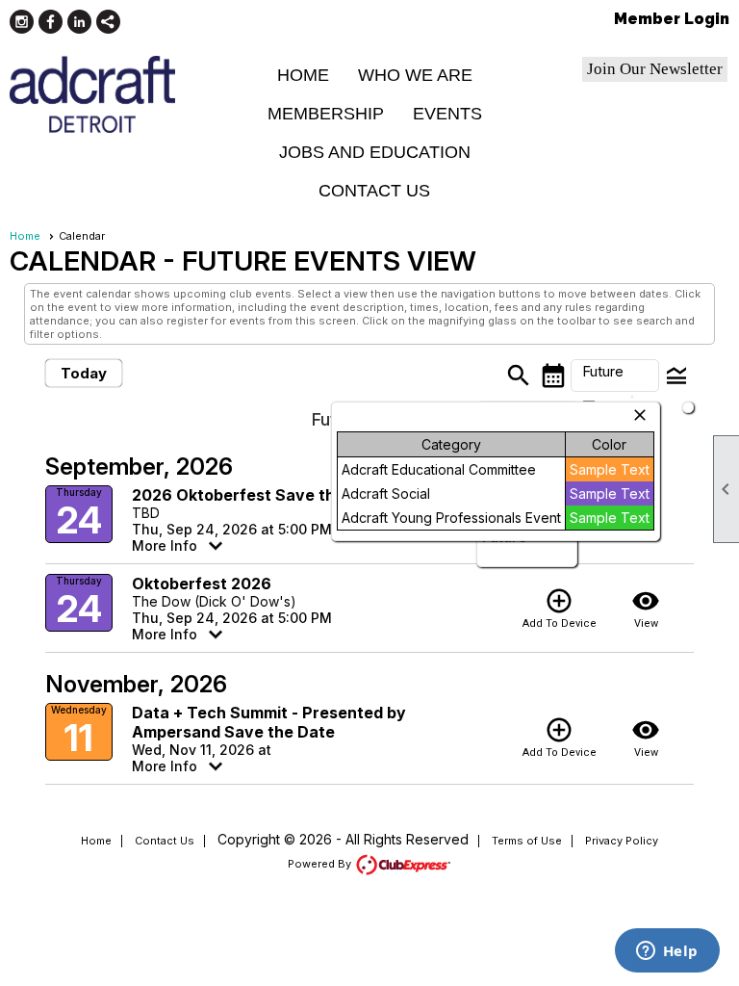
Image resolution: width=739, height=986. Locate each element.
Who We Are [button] (415, 75)
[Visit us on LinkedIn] (79, 22)
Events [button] (447, 113)
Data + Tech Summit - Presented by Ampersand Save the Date (269, 722)
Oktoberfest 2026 (201, 583)
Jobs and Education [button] (375, 152)
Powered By (321, 863)
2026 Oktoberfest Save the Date (259, 495)
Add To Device (559, 608)
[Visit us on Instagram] (22, 22)
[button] (615, 375)
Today (84, 373)
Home (303, 75)
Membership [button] (326, 113)
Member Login (671, 19)
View (645, 608)
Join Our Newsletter (655, 69)
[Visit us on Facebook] (50, 22)
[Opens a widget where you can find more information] (667, 952)
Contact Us (374, 190)
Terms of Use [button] (527, 840)
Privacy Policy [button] (621, 840)
